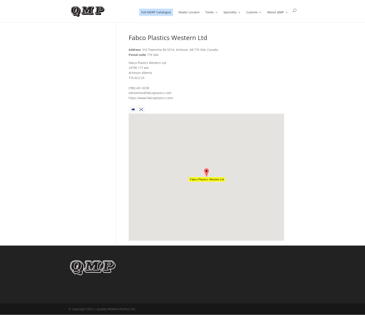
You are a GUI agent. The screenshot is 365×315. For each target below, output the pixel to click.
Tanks (209, 12)
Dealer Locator (189, 12)
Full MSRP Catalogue (156, 12)
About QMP (275, 12)
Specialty (230, 12)
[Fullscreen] (141, 110)
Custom (251, 12)
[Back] (133, 110)
